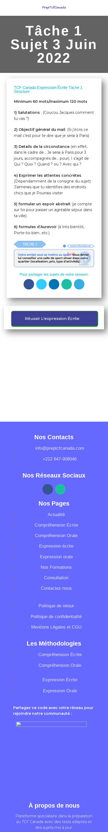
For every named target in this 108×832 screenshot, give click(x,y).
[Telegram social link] (79, 284)
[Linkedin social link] (54, 284)
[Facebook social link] (29, 284)
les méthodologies (54, 643)
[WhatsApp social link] (66, 284)
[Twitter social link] (41, 284)
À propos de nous (54, 805)
